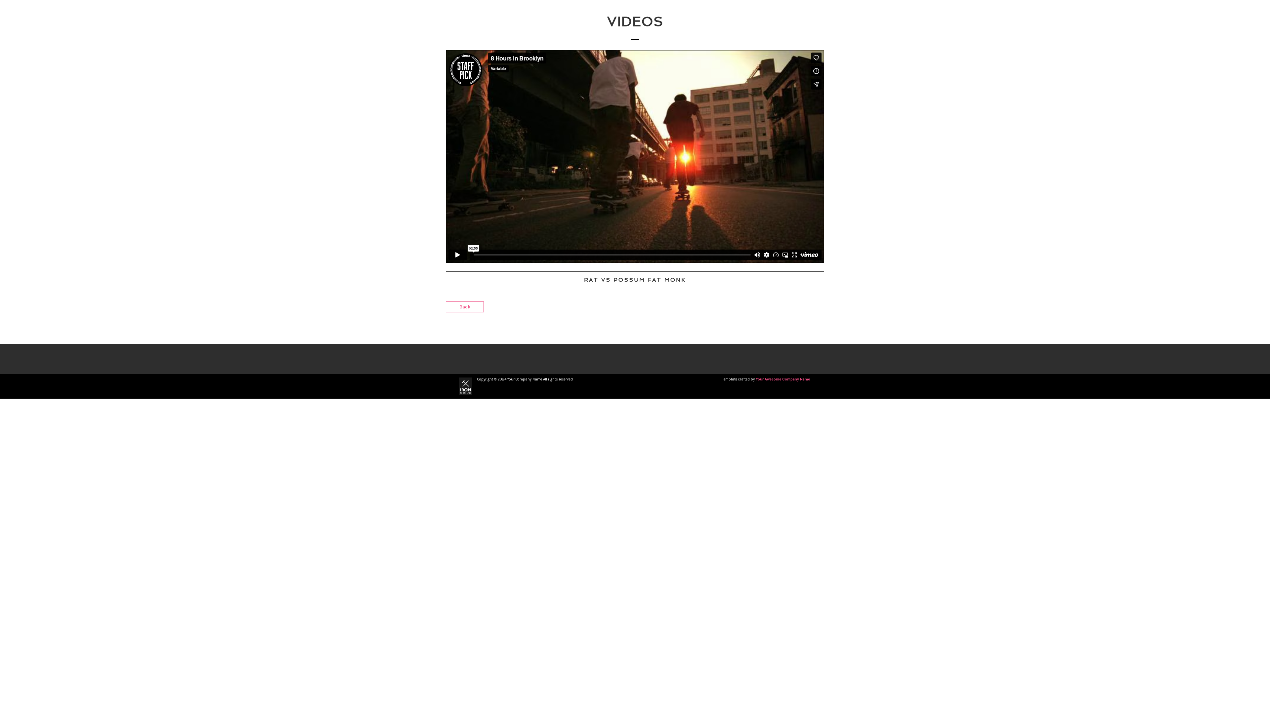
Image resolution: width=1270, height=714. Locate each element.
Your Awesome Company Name (783, 379)
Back (464, 307)
